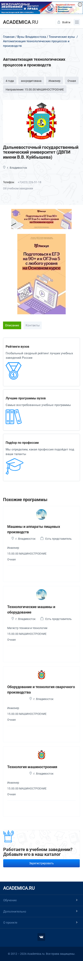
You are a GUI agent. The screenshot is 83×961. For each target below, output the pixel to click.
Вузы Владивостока (31, 37)
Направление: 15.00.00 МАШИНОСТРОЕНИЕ (35, 89)
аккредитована (31, 80)
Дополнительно (14, 911)
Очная (71, 80)
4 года (10, 80)
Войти (66, 22)
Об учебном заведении (18, 188)
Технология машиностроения (32, 767)
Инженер (54, 80)
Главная (9, 37)
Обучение (10, 900)
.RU (20, 22)
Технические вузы (62, 37)
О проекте (10, 922)
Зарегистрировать (41, 863)
